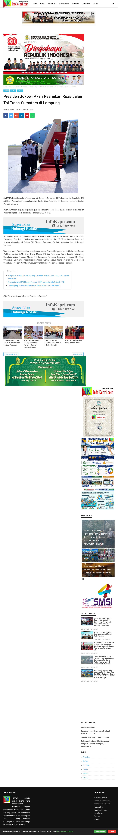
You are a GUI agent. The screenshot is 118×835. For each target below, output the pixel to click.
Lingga (85, 769)
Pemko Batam (64, 4)
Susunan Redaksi (100, 798)
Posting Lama (77, 354)
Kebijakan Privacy (100, 810)
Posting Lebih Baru (11, 354)
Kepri (42, 4)
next (84, 579)
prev (82, 579)
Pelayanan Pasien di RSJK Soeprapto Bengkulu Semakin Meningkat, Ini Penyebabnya (95, 743)
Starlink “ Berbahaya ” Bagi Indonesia (95, 737)
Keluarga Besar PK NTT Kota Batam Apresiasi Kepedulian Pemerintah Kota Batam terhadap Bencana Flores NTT (102, 622)
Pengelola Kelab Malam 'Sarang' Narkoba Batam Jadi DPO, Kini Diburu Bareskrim (38, 277)
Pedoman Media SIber (102, 801)
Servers (97, 816)
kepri (85, 777)
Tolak (112, 831)
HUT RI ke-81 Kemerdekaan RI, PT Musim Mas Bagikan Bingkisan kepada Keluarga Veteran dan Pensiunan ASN (104, 646)
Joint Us (97, 819)
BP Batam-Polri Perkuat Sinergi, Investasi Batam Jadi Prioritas (103, 634)
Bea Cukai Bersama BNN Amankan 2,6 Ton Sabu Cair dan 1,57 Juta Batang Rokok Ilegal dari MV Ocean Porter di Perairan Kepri (104, 674)
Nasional (51, 4)
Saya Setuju (100, 831)
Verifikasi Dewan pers (102, 804)
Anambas (86, 757)
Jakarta (13, 90)
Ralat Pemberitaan (88, 727)
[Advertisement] (98, 701)
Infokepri (6, 90)
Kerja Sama (98, 813)
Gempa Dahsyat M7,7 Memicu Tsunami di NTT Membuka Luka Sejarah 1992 (36, 282)
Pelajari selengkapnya (65, 831)
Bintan (85, 761)
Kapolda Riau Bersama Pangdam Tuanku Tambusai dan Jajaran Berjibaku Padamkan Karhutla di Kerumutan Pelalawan (104, 660)
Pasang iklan (98, 807)
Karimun (86, 765)
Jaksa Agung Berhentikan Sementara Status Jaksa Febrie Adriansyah (34, 286)
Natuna (85, 773)
